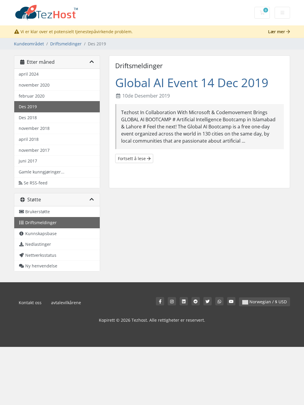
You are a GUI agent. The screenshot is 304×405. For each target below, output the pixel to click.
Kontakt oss (30, 302)
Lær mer (277, 31)
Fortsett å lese (132, 158)
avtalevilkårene (66, 302)
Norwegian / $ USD (267, 301)
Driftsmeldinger (66, 44)
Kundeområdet (29, 44)
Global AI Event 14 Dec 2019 (191, 82)
